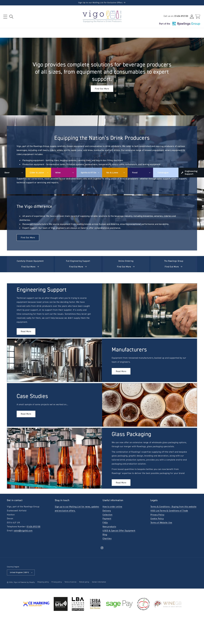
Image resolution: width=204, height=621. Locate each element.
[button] (5, 16)
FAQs (105, 522)
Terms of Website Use (161, 522)
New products (109, 526)
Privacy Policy (157, 514)
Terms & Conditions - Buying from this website (173, 506)
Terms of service (70, 582)
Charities (107, 538)
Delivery (107, 510)
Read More (26, 331)
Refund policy (84, 582)
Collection (107, 514)
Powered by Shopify (27, 582)
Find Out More (102, 88)
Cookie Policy (157, 518)
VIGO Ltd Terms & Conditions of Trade (169, 510)
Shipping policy (43, 582)
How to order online (112, 506)
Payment (107, 518)
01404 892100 (181, 16)
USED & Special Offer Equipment (119, 530)
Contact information (99, 582)
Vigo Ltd (17, 582)
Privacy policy (56, 582)
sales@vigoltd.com (23, 530)
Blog (105, 534)
